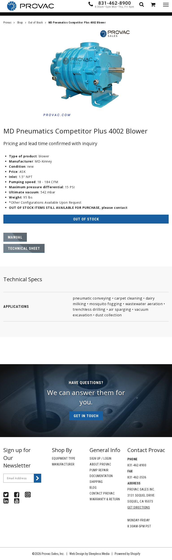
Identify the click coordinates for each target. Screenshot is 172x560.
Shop (20, 22)
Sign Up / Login (101, 458)
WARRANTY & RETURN (105, 499)
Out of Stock (35, 22)
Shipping (96, 482)
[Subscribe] (37, 478)
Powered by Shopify (127, 554)
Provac (7, 22)
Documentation (101, 476)
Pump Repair (99, 470)
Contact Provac (102, 493)
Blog (93, 487)
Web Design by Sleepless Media (89, 554)
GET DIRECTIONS (138, 507)
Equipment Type (63, 458)
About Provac (100, 464)
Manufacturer (63, 464)
